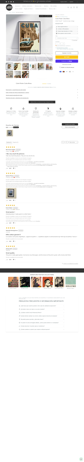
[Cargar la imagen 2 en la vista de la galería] (17, 66)
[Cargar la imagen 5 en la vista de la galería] (41, 66)
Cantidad (57, 41)
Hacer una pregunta (70, 127)
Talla (56, 35)
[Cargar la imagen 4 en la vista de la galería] (33, 66)
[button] (17, 6)
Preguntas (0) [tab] (15, 142)
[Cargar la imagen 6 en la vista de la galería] (49, 66)
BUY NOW (66, 57)
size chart (75, 40)
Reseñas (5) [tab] (9, 142)
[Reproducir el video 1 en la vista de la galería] (25, 74)
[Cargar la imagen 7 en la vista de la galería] (9, 74)
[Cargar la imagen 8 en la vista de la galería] (17, 74)
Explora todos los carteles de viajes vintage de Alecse (42, 101)
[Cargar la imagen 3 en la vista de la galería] (25, 66)
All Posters (13, 12)
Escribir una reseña (70, 124)
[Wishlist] (74, 7)
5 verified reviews (63, 16)
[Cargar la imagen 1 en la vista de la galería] (9, 66)
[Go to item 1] (9, 133)
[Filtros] (66, 142)
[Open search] (63, 142)
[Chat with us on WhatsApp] (81, 459)
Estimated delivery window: (62, 47)
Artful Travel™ (59, 21)
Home (10, 12)
